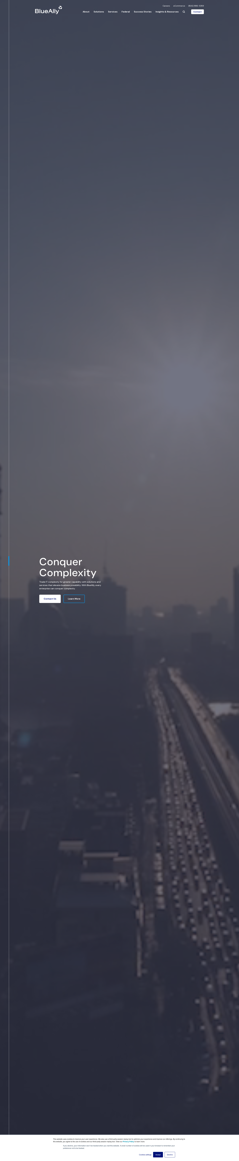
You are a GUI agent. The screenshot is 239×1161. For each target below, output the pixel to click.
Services (112, 11)
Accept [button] (158, 1154)
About (86, 11)
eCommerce (179, 6)
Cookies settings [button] (145, 1154)
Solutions (99, 11)
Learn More (74, 598)
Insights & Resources (167, 11)
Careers (166, 6)
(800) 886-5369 (196, 6)
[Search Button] (184, 12)
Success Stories (142, 11)
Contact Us (50, 598)
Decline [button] (170, 1154)
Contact (197, 12)
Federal (126, 11)
